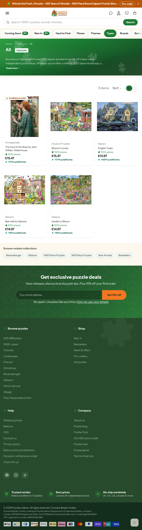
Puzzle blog (80, 426)
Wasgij (7, 392)
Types (110, 33)
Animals (8, 350)
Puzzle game (81, 450)
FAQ (6, 432)
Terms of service (83, 456)
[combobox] (66, 22)
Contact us (10, 438)
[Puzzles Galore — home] (59, 13)
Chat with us (11, 462)
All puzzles (80, 362)
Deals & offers (82, 350)
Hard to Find (63, 33)
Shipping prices (12, 420)
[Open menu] (7, 13)
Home (9, 43)
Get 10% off (114, 295)
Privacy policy (11, 444)
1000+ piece (10, 344)
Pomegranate (12, 142)
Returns (8, 426)
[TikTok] (24, 475)
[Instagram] (15, 475)
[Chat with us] (111, 13)
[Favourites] (127, 13)
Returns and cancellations (18, 450)
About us (79, 420)
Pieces (81, 33)
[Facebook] (6, 475)
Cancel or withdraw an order (20, 456)
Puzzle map (80, 444)
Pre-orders (80, 356)
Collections (21, 43)
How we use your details (93, 302)
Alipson (102, 143)
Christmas (9, 368)
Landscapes (10, 356)
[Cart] (135, 13)
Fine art (8, 362)
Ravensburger (13, 255)
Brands (124, 33)
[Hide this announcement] (138, 4)
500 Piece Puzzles (81, 255)
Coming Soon (16, 33)
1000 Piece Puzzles (54, 255)
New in (78, 338)
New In (41, 33)
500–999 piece (12, 338)
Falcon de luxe (11, 386)
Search (130, 22)
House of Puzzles (60, 143)
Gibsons (9, 217)
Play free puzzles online (17, 397)
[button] (117, 88)
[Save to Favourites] (8, 133)
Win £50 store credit (86, 438)
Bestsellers (124, 255)
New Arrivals (105, 255)
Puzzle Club (81, 432)
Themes (95, 33)
